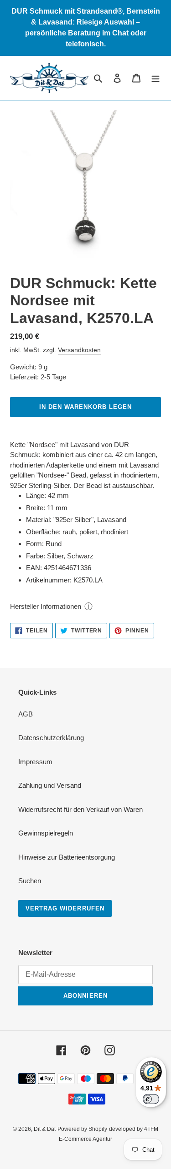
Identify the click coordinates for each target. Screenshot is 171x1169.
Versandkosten (79, 349)
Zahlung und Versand (49, 785)
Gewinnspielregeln (45, 833)
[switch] (151, 1099)
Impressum (35, 762)
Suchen (29, 881)
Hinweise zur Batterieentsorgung (66, 857)
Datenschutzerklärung (51, 737)
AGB (25, 714)
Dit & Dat (45, 1129)
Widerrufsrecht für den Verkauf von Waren (80, 809)
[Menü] (155, 78)
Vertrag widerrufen (65, 908)
